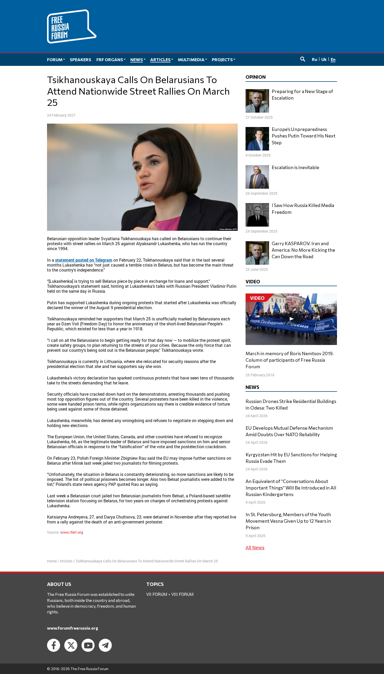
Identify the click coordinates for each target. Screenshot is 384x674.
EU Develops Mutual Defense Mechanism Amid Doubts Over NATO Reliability (289, 431)
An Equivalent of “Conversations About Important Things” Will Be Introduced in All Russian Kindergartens (291, 487)
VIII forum (182, 594)
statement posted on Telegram (83, 260)
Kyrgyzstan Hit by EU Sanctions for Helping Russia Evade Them (291, 458)
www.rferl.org (71, 532)
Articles (66, 560)
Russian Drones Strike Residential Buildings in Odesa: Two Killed (291, 404)
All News (255, 547)
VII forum (156, 594)
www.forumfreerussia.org (72, 627)
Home (52, 560)
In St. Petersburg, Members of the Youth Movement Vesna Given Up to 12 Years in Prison (288, 520)
